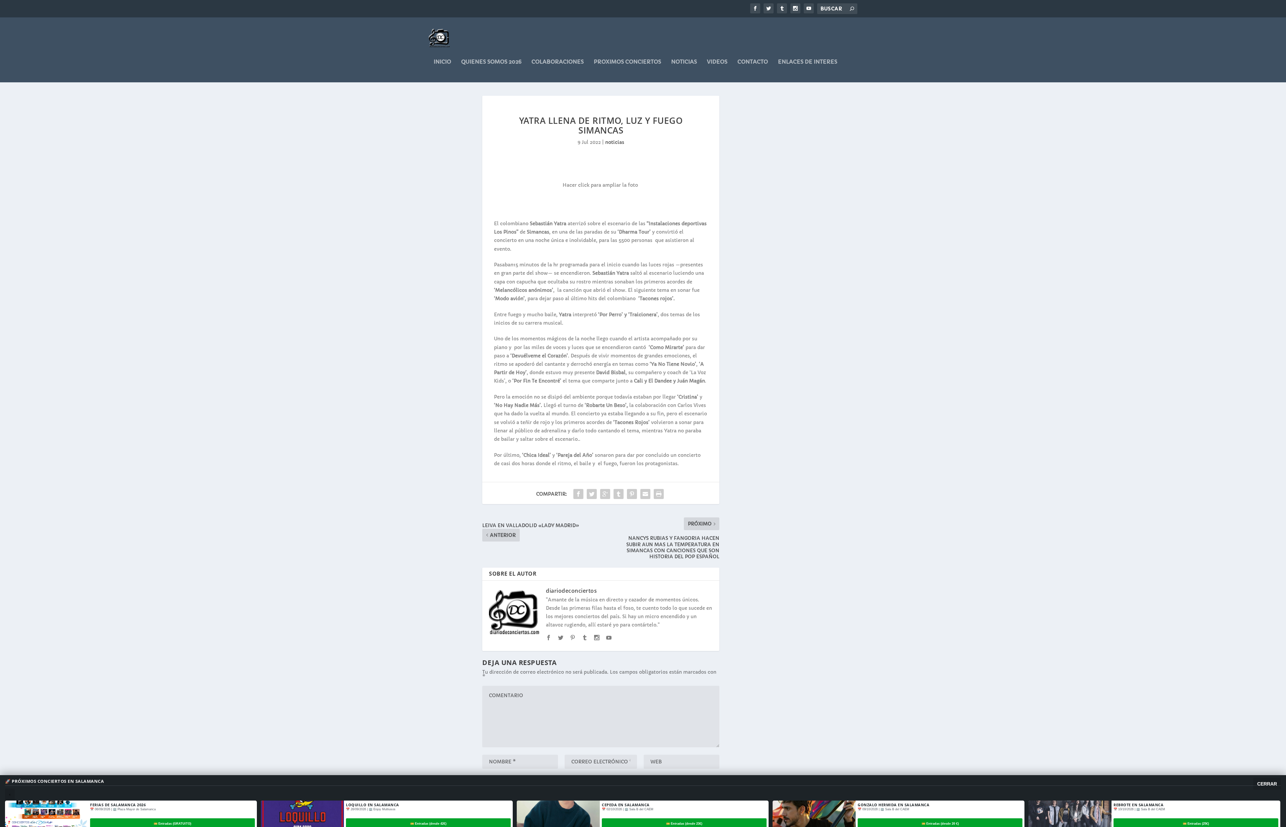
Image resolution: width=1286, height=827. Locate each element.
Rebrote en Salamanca (1138, 804)
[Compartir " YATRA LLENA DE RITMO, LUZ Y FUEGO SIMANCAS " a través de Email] (645, 494)
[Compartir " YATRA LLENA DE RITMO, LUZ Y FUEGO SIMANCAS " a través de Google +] (605, 494)
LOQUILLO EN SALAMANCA (372, 804)
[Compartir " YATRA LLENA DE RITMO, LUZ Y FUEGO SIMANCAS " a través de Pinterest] (632, 494)
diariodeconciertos (571, 590)
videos (717, 62)
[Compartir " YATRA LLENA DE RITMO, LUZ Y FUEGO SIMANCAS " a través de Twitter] (591, 494)
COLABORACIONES (557, 62)
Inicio (442, 62)
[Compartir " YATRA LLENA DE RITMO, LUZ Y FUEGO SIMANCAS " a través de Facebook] (578, 494)
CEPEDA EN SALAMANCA (626, 804)
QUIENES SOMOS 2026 (491, 62)
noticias (684, 62)
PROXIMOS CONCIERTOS (627, 62)
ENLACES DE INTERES (807, 62)
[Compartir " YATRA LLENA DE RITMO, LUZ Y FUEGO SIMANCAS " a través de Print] (658, 494)
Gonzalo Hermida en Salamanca (893, 804)
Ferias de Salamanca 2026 (118, 804)
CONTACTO (752, 62)
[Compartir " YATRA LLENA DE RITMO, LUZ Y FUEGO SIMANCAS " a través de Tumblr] (618, 494)
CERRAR (1267, 784)
